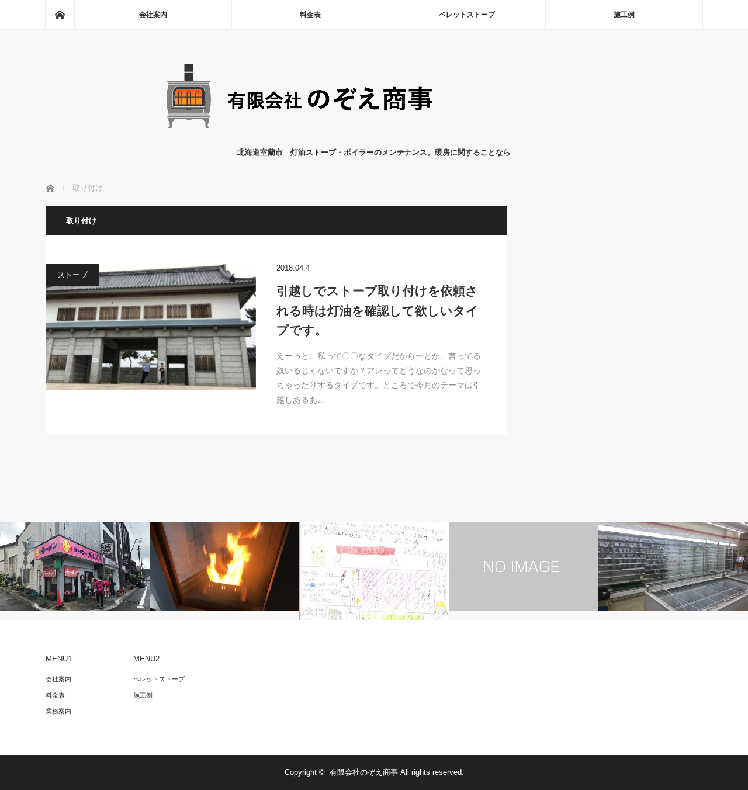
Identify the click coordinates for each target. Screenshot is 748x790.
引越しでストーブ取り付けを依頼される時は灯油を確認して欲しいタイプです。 (377, 310)
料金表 (310, 15)
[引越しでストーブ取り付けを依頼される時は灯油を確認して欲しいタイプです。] (151, 327)
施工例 (624, 15)
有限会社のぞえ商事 (364, 772)
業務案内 (58, 711)
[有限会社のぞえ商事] (374, 135)
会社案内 (153, 15)
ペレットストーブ (467, 15)
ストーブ (72, 275)
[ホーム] (59, 14)
